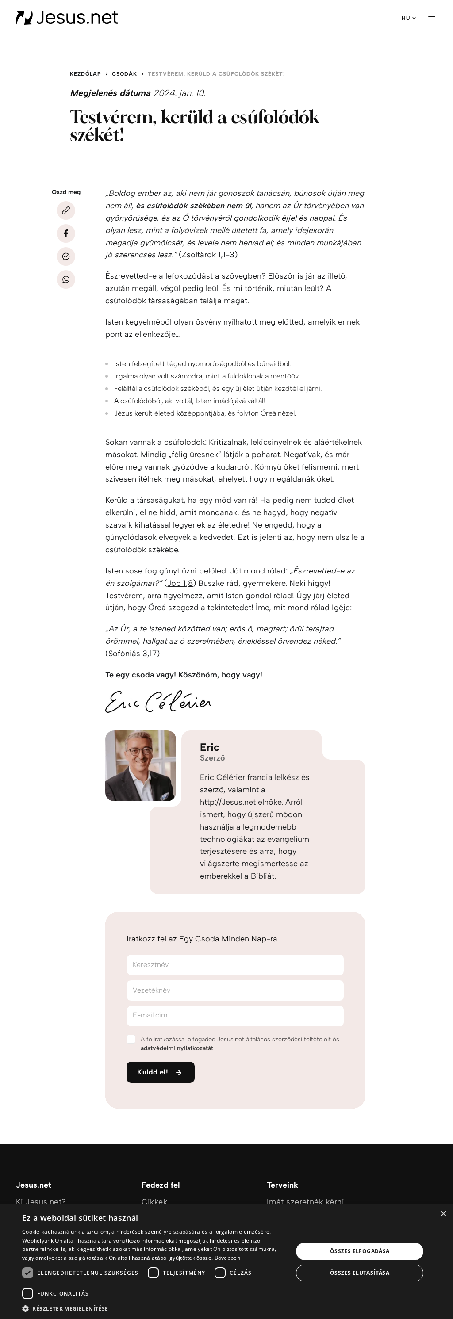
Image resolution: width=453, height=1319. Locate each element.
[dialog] (226, 1261)
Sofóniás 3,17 (132, 653)
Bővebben (227, 1258)
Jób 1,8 (180, 583)
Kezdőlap (85, 74)
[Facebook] (66, 233)
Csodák (124, 74)
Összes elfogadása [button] (360, 1251)
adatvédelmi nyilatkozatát (177, 1048)
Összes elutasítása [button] (359, 1273)
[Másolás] (66, 210)
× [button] (443, 1214)
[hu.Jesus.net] (67, 17)
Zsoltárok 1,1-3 (208, 255)
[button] (153, 1308)
